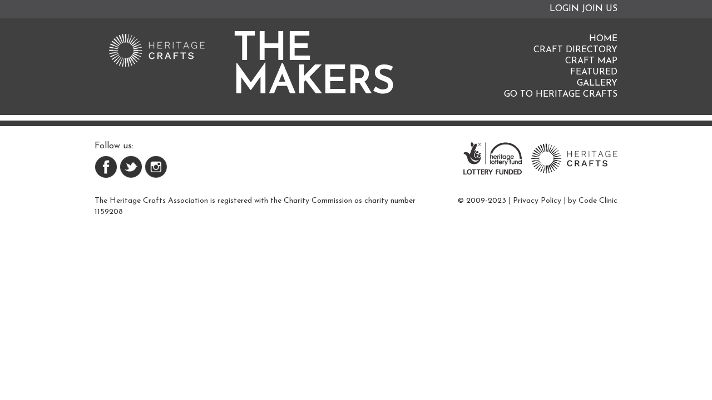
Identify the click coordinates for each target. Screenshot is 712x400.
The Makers (314, 66)
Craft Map (591, 61)
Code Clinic (597, 201)
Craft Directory (575, 50)
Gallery (597, 83)
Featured (593, 72)
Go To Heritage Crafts (560, 94)
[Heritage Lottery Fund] (492, 157)
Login (564, 8)
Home (603, 38)
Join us (599, 8)
